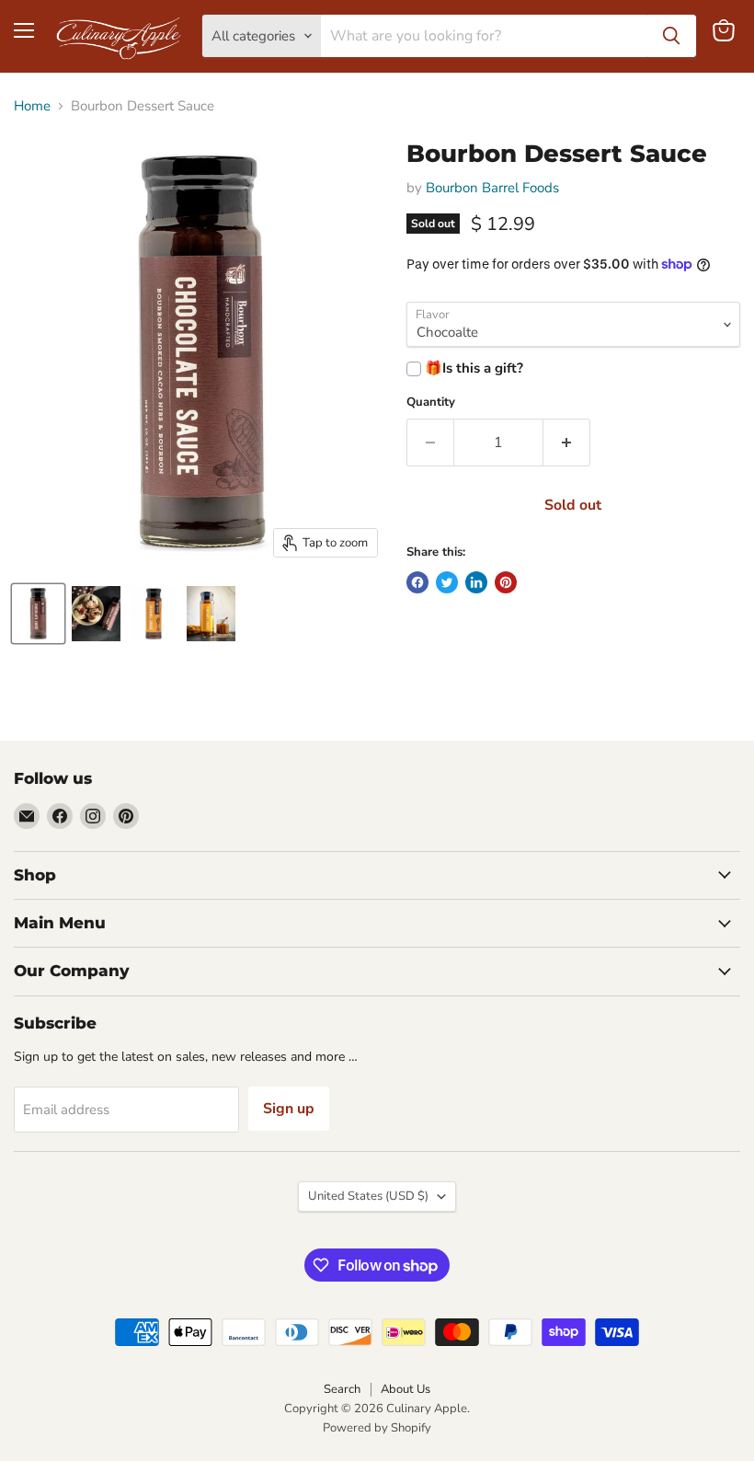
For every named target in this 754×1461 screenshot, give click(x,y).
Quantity (430, 402)
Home (32, 106)
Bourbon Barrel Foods (492, 187)
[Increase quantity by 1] (566, 442)
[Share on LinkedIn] (476, 582)
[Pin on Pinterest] (506, 582)
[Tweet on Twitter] (447, 582)
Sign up (288, 1109)
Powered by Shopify (377, 1428)
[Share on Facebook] (417, 582)
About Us (405, 1389)
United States (368, 1196)
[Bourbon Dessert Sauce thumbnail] (38, 613)
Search (342, 1389)
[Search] (671, 36)
